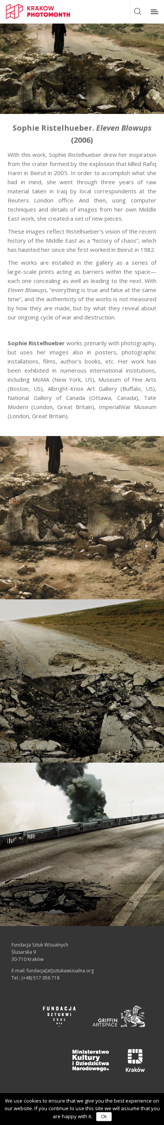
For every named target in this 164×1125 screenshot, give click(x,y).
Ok (104, 1116)
